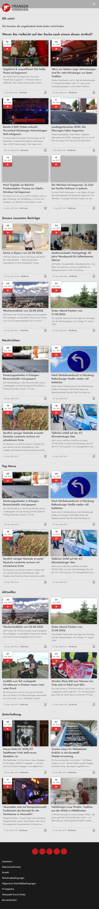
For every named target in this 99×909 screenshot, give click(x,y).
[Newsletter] (64, 851)
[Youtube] (49, 851)
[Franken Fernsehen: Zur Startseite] (15, 8)
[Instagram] (42, 851)
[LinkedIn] (57, 851)
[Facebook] (35, 851)
